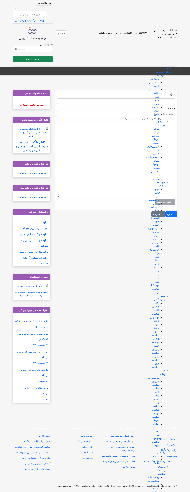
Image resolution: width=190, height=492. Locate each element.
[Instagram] (78, 35)
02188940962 (126, 33)
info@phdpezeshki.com (107, 33)
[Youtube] (78, 28)
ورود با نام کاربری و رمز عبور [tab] (29, 20)
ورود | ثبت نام (44, 2)
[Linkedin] (78, 31)
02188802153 (141, 33)
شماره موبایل (45, 44)
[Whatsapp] (78, 38)
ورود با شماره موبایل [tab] (30, 14)
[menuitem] (167, 68)
